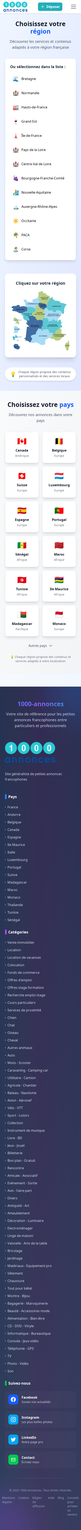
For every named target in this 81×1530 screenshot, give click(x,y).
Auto (11, 1055)
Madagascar (17, 882)
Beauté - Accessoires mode (28, 1311)
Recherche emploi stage (26, 995)
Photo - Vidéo (18, 1363)
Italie (11, 852)
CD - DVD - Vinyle (20, 1326)
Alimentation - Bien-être (26, 1318)
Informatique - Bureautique (29, 1333)
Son (10, 1371)
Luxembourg (17, 859)
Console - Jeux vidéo (23, 1341)
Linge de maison (20, 1235)
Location (14, 950)
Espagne (14, 837)
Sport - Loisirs (18, 1115)
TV (9, 1356)
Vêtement (15, 1273)
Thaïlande (15, 905)
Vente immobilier (20, 942)
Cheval (12, 1040)
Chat (11, 1025)
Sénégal (13, 920)
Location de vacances (24, 957)
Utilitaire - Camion (21, 1077)
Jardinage (14, 1258)
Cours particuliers (21, 1002)
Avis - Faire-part (19, 1190)
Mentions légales (8, 1500)
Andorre (14, 814)
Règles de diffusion (38, 1502)
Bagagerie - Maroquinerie (27, 1303)
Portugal (14, 867)
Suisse (12, 874)
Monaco (13, 897)
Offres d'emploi (19, 980)
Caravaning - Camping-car (27, 1070)
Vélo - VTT (15, 1108)
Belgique (14, 822)
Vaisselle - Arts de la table (27, 1243)
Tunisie (12, 912)
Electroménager (20, 1228)
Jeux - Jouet (16, 1145)
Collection (15, 1123)
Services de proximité (24, 1010)
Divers (12, 1198)
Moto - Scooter (19, 1062)
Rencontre (15, 1168)
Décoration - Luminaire (25, 1220)
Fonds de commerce (23, 972)
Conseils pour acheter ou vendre (73, 1506)
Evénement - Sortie (22, 1183)
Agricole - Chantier (22, 1085)
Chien (11, 1017)
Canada (13, 829)
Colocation (15, 965)
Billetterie (14, 1153)
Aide (51, 1498)
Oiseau (12, 1032)
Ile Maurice (16, 844)
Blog (61, 1498)
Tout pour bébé (19, 1288)
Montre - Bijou (18, 1296)
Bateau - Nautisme (21, 1093)
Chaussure (15, 1281)
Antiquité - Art (18, 1205)
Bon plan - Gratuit (21, 1160)
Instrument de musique (26, 1130)
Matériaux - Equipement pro (29, 1265)
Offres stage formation (25, 987)
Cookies (23, 1498)
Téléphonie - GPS (20, 1348)
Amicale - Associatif (22, 1175)
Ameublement (18, 1213)
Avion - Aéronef (19, 1100)
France (12, 807)
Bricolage (14, 1250)
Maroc (12, 890)
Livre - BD (14, 1138)
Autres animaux (19, 1047)
